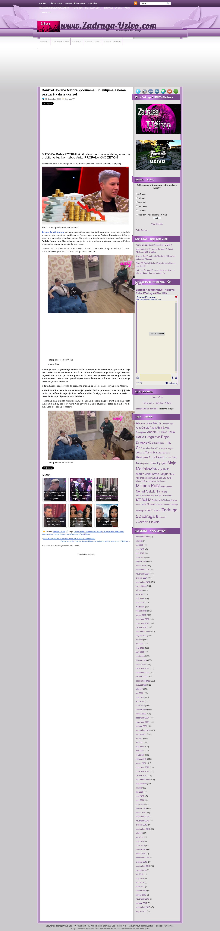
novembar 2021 (142, 721)
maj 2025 (140, 549)
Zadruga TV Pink (92, 41)
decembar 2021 (142, 717)
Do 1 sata (142, 206)
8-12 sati (142, 202)
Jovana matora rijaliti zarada (113, 531)
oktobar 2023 (141, 627)
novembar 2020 (142, 771)
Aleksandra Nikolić (149, 423)
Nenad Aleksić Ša (148, 491)
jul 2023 (139, 639)
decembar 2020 (142, 767)
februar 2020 (141, 808)
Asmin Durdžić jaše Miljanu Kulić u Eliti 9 (154, 244)
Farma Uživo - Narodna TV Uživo (157, 402)
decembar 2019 (142, 816)
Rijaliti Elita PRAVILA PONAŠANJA (54, 8)
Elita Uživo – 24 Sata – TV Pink (117, 8)
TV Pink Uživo (45, 12)
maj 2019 (140, 841)
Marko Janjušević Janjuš (152, 474)
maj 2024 (140, 598)
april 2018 (140, 882)
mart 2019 (140, 845)
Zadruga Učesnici (112, 41)
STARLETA (143, 499)
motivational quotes (143, 928)
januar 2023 (141, 664)
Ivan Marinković (150, 448)
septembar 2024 (143, 582)
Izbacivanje (163, 448)
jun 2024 (139, 594)
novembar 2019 (142, 820)
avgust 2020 (141, 783)
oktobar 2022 (141, 676)
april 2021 (140, 750)
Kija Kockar (166, 453)
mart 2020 (140, 804)
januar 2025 (141, 565)
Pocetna (42, 3)
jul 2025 (139, 540)
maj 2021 (140, 746)
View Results (157, 223)
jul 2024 (139, 590)
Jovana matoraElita (67, 534)
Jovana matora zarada (50, 534)
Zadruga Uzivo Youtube (147, 408)
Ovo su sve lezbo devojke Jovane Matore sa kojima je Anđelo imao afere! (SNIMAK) (95, 541)
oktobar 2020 (141, 775)
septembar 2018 (143, 865)
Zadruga (174, 504)
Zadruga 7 (162, 517)
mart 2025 (140, 557)
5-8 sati (141, 198)
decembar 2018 (142, 857)
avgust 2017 (141, 911)
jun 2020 (139, 791)
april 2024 (140, 602)
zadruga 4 (153, 510)
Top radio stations (109, 928)
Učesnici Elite (56, 3)
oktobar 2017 (141, 903)
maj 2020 (140, 796)
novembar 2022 (142, 672)
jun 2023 (139, 643)
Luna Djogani (158, 463)
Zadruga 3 (141, 510)
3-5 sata (141, 194)
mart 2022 (140, 705)
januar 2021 (141, 763)
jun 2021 (139, 742)
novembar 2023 (142, 623)
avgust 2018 (141, 870)
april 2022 (140, 701)
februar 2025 (141, 561)
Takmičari (76, 41)
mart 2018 (140, 886)
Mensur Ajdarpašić (153, 477)
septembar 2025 (143, 536)
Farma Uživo (157, 397)
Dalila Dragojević (148, 436)
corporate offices (126, 928)
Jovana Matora (79, 531)
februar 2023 (141, 660)
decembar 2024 (142, 569)
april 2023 (140, 651)
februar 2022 (141, 709)
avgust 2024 (141, 586)
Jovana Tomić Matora (82, 534)
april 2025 (140, 553)
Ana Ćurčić (142, 427)
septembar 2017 (143, 907)
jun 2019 (139, 837)
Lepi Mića (145, 463)
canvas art (84, 928)
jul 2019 (139, 832)
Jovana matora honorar (93, 531)
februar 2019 (141, 849)
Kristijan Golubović (150, 457)
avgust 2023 (141, 635)
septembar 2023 (143, 631)
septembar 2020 (143, 779)
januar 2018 (141, 894)
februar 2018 (141, 890)
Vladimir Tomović (163, 504)
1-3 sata (141, 210)
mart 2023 (140, 656)
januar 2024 (141, 614)
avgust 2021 (141, 734)
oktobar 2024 (141, 577)
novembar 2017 (142, 898)
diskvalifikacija (158, 442)
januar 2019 (141, 853)
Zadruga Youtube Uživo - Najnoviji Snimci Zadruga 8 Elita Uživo (155, 291)
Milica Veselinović (158, 481)
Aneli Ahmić (157, 427)
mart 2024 (140, 606)
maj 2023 (140, 647)
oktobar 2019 (141, 824)
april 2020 (140, 800)
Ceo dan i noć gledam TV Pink (152, 214)
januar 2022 (141, 713)
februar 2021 (141, 758)
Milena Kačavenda (143, 481)
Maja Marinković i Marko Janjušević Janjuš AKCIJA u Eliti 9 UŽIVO (154, 250)
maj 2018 (140, 878)
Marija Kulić (162, 469)
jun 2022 (139, 693)
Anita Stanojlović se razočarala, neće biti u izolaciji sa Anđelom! (69, 538)
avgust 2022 (141, 684)
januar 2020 (141, 812)
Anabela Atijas (168, 423)
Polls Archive (141, 230)
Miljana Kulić (148, 485)
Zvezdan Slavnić (148, 521)
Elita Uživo (92, 3)
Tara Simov (147, 504)
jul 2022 (139, 689)
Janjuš (170, 448)
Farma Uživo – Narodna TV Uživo (87, 8)
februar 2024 (141, 610)
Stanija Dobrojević (163, 495)
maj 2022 (140, 697)
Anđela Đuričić (157, 432)
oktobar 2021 (141, 725)
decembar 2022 (142, 668)
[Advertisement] (110, 68)
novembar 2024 (142, 573)
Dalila (171, 432)
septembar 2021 (143, 730)
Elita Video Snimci (60, 41)
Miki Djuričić (167, 478)
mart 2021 (140, 754)
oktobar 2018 (141, 861)
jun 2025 (139, 544)
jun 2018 (139, 874)
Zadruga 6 (148, 516)
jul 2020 (139, 787)
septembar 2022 (143, 680)
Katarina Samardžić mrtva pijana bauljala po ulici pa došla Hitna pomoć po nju (155, 271)
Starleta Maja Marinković (162, 500)
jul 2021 (139, 738)
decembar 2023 (142, 618)
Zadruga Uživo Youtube (75, 3)
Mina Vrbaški (166, 486)
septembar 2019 (143, 828)
